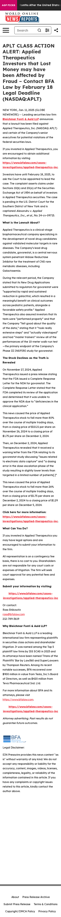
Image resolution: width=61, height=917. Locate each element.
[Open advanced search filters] (47, 30)
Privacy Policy (47, 911)
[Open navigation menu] (6, 30)
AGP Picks (8, 5)
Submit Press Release (17, 904)
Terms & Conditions (45, 904)
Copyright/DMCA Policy (20, 911)
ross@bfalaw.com (14, 614)
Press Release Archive (36, 897)
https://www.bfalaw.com (18, 699)
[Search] (39, 30)
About (15, 897)
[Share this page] (56, 30)
